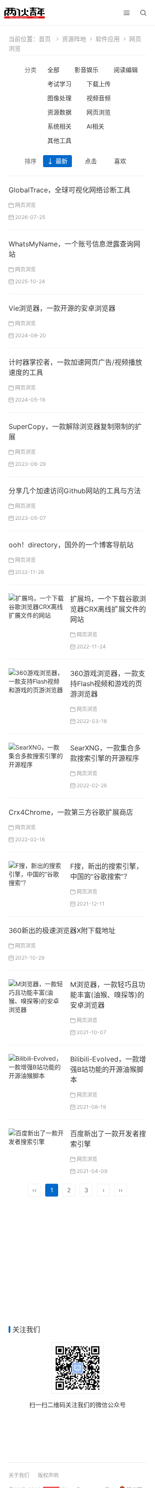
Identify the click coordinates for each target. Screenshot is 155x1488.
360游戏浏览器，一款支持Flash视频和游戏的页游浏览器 (107, 683)
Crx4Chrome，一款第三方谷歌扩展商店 (71, 812)
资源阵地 (74, 38)
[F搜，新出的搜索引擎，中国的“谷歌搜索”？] (36, 873)
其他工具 (59, 140)
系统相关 (59, 126)
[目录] (126, 13)
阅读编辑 (126, 69)
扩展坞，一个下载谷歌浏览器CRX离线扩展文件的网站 (108, 609)
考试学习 (59, 83)
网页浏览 (99, 112)
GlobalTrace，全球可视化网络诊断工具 (69, 190)
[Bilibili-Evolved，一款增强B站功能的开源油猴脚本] (36, 1066)
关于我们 (19, 1475)
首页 (45, 38)
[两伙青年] (24, 11)
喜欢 (120, 161)
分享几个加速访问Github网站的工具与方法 (75, 490)
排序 (31, 161)
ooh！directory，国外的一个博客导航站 (71, 544)
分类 (31, 69)
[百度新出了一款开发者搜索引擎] (36, 1136)
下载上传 (99, 83)
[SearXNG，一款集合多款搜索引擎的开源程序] (36, 755)
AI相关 (95, 126)
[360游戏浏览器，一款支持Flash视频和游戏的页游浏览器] (36, 680)
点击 (91, 161)
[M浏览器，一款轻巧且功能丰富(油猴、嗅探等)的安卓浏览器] (36, 995)
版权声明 (48, 1475)
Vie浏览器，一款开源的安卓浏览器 (62, 308)
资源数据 (59, 112)
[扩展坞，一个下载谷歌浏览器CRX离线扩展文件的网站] (36, 605)
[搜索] (143, 13)
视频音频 (99, 98)
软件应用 (108, 38)
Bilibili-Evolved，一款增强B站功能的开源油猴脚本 (108, 1069)
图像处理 (59, 98)
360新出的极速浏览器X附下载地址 (62, 930)
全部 (53, 69)
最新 (62, 161)
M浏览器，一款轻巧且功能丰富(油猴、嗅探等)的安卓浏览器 (107, 994)
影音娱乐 (86, 69)
